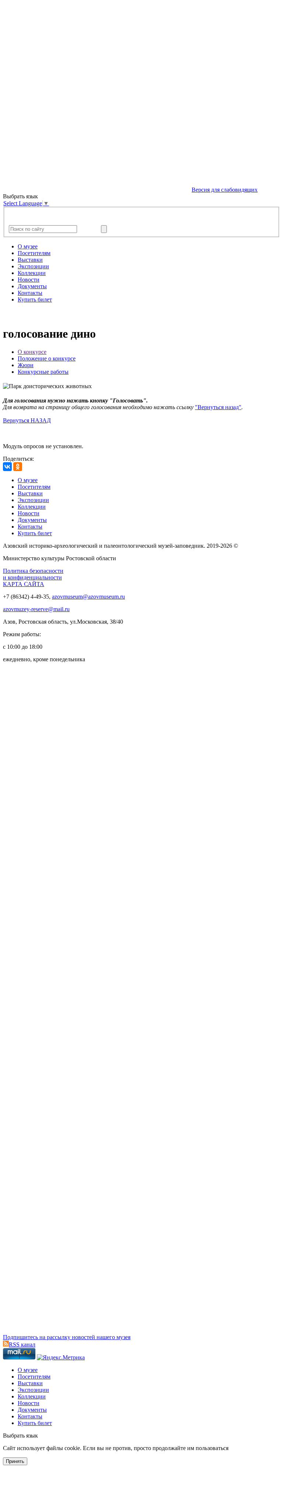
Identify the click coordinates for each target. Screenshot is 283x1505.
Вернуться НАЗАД (27, 420)
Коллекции (32, 273)
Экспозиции (33, 266)
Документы (32, 286)
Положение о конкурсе (47, 358)
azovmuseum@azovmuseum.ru (88, 596)
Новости (28, 279)
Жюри (26, 365)
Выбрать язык (20, 1435)
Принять (15, 1461)
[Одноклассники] (17, 466)
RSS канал (22, 1344)
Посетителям (34, 253)
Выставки (30, 260)
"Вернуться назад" (218, 407)
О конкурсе (32, 352)
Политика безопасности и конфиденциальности (33, 574)
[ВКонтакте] (7, 466)
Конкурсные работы (43, 372)
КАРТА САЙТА (23, 584)
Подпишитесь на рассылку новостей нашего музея (66, 1337)
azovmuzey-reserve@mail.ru (36, 609)
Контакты (30, 293)
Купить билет (35, 299)
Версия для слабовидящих (225, 190)
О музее (28, 246)
